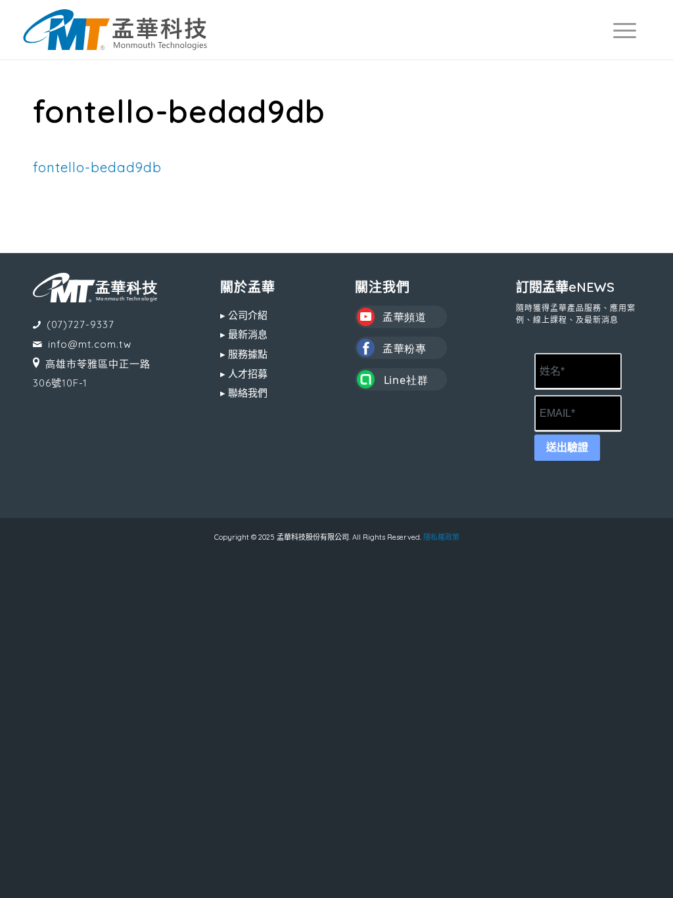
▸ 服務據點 (243, 354)
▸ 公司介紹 (243, 315)
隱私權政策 (441, 537)
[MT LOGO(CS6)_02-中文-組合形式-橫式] (115, 29)
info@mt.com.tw (89, 344)
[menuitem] (618, 29)
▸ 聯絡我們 (243, 393)
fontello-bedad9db (97, 167)
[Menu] (618, 29)
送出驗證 (567, 447)
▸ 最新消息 (243, 334)
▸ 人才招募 (243, 373)
